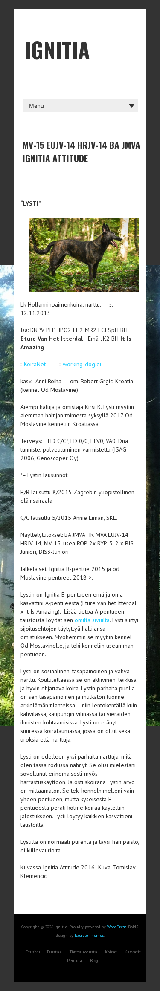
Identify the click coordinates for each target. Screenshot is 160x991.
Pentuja (74, 960)
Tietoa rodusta (83, 952)
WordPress (116, 927)
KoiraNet (35, 364)
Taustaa (54, 952)
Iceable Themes (89, 935)
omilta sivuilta (92, 620)
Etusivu (33, 952)
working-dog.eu (83, 364)
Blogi (94, 960)
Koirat (111, 952)
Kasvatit (133, 952)
